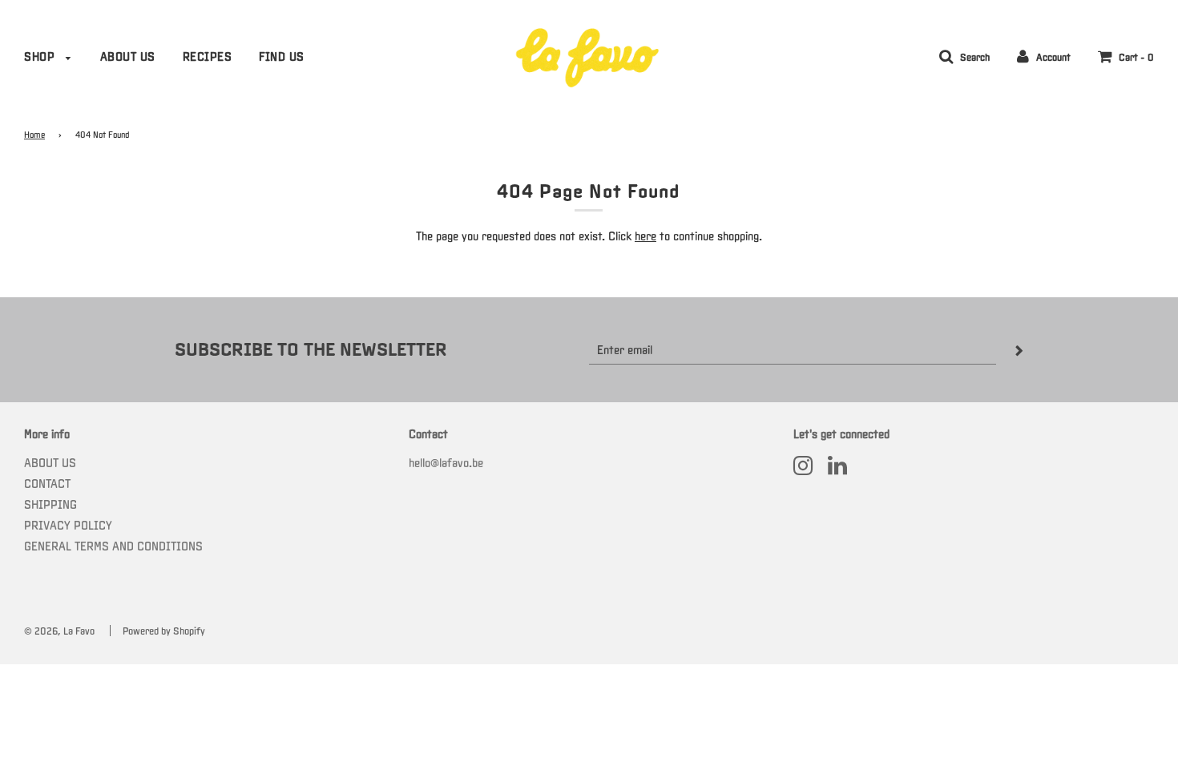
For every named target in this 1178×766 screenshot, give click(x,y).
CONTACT (47, 483)
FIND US (282, 56)
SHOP (41, 56)
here (645, 236)
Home (34, 134)
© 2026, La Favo (59, 631)
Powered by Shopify (164, 631)
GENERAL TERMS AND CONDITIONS (113, 546)
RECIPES (207, 56)
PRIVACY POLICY (68, 525)
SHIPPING (50, 504)
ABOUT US (127, 56)
